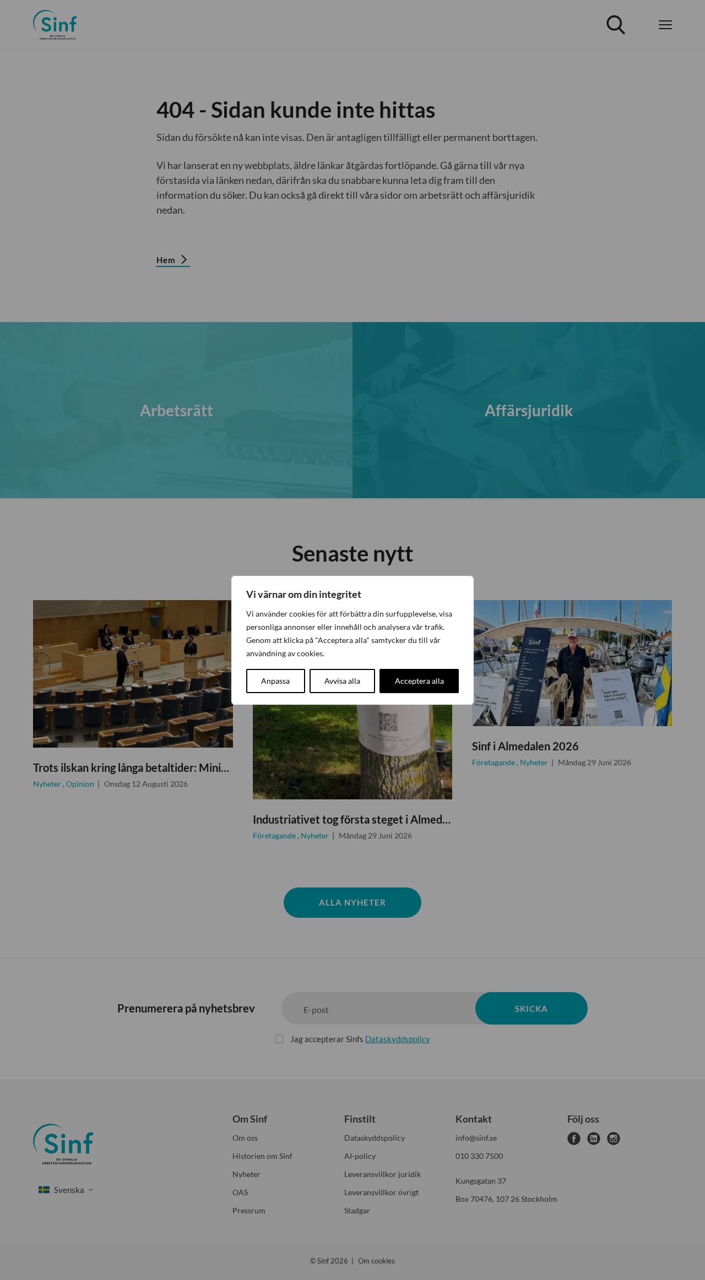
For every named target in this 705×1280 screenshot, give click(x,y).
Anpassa (275, 680)
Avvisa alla (342, 680)
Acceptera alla (419, 680)
